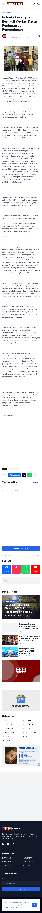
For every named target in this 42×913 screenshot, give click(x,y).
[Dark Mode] (34, 4)
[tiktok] (13, 844)
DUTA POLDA (7, 866)
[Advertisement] (21, 443)
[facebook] (3, 844)
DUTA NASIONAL (29, 862)
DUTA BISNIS (27, 721)
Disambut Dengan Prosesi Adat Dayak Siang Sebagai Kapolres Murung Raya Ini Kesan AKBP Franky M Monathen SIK (29, 626)
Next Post (34, 555)
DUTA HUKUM (28, 728)
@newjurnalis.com (11, 581)
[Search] (38, 4)
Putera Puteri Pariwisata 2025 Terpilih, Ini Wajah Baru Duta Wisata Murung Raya (29, 638)
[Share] (38, 36)
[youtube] (8, 844)
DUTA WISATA (7, 740)
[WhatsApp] (29, 475)
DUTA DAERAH (28, 725)
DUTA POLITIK (7, 736)
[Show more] (35, 475)
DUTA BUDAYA (7, 725)
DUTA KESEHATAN (8, 732)
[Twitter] (24, 475)
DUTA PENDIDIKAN (29, 732)
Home (4, 12)
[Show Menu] (3, 4)
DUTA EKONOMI (7, 728)
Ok (35, 905)
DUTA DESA (6, 721)
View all (35, 482)
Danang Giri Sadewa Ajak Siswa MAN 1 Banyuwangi (27, 651)
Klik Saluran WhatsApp (17, 907)
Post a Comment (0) (21, 549)
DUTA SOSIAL (27, 736)
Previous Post (8, 555)
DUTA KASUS (13, 12)
